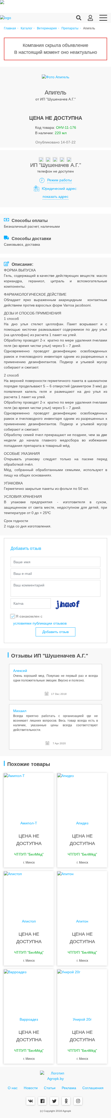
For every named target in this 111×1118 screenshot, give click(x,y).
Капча (18, 603)
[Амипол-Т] (29, 793)
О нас (13, 1088)
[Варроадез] (29, 989)
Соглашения (93, 1088)
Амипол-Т (28, 823)
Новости (31, 1088)
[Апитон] (82, 891)
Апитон (82, 921)
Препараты (69, 28)
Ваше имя (21, 562)
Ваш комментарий (28, 585)
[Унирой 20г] (82, 989)
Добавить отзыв (55, 632)
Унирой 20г (82, 1019)
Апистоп (29, 921)
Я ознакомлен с (29, 616)
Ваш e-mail (22, 573)
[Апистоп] (29, 891)
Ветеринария (47, 28)
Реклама (69, 1088)
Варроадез (29, 1019)
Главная (10, 28)
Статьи (50, 1088)
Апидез (82, 823)
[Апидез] (82, 793)
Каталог (26, 28)
